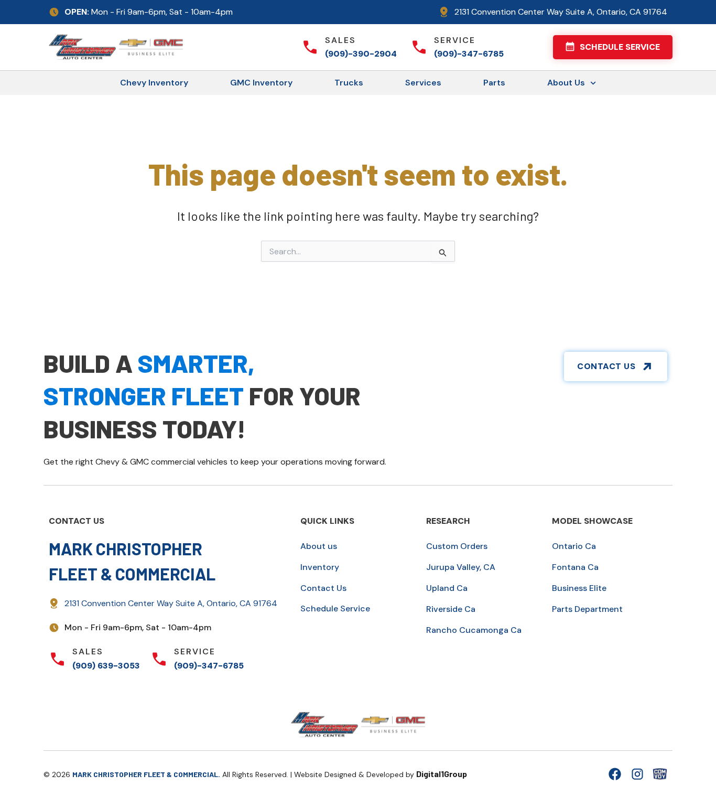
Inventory (319, 567)
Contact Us (323, 588)
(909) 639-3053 (106, 665)
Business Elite (579, 588)
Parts (494, 82)
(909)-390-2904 (361, 53)
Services (423, 82)
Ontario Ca (574, 546)
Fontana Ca (575, 567)
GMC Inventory (261, 82)
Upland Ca (447, 588)
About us (318, 546)
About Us (566, 82)
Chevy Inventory (154, 82)
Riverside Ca (450, 609)
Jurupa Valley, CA (460, 567)
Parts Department (587, 609)
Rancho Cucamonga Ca (474, 630)
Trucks (348, 82)
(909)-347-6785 (469, 53)
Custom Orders (456, 546)
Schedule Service (335, 608)
